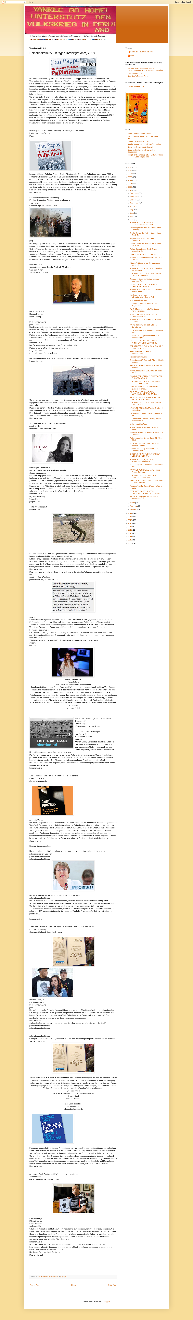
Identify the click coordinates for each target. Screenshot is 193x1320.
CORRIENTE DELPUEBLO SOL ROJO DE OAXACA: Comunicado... (146, 476)
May (132, 216)
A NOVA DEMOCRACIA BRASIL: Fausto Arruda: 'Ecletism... (145, 471)
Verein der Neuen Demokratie (141, 52)
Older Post (112, 1285)
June (132, 213)
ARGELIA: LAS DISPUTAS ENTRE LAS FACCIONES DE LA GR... (145, 398)
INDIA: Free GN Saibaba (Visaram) (143, 254)
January (133, 509)
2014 (130, 527)
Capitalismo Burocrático (137, 87)
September (134, 203)
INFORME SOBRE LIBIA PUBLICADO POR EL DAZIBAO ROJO (146, 377)
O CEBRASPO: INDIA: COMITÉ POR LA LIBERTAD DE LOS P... (145, 455)
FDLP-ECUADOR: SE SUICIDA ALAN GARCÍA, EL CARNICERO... (144, 285)
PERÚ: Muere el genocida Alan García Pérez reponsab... (144, 310)
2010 (130, 540)
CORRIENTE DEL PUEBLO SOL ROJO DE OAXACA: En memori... (146, 275)
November (134, 196)
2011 (130, 537)
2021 (130, 184)
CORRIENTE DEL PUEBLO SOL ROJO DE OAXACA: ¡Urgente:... (146, 347)
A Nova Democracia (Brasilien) (139, 134)
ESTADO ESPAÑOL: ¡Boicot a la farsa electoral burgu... (144, 353)
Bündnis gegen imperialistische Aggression (144, 144)
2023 (130, 177)
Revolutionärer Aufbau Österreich (140, 147)
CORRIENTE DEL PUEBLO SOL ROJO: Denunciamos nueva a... (145, 382)
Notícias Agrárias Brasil (139, 300)
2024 (130, 174)
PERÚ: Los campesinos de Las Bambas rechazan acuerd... (145, 444)
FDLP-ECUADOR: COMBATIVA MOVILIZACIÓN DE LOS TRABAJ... (144, 393)
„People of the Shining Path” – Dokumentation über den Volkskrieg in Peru (145, 156)
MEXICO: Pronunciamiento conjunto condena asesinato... (143, 315)
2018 (130, 514)
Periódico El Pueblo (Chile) (138, 141)
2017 (130, 517)
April (132, 220)
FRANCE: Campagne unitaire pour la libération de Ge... (144, 498)
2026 (130, 167)
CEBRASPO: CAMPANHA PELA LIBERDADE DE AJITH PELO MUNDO (145, 492)
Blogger (107, 1302)
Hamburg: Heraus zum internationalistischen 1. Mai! (142, 296)
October (133, 200)
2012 (130, 533)
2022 (130, 180)
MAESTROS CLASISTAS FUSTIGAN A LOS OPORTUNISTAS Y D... (146, 482)
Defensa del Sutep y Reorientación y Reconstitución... (144, 450)
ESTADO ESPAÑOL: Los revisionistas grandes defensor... (144, 388)
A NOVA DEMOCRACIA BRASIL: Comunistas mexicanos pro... (142, 223)
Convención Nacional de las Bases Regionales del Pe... (143, 305)
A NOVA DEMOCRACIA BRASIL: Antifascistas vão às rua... (142, 460)
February (133, 506)
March (132, 503)
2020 (130, 187)
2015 (130, 523)
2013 (130, 530)
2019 (130, 190)
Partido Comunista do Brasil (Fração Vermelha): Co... (144, 250)
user (132, 56)
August (133, 206)
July (132, 210)
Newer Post (34, 1285)
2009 (130, 543)
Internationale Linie (135, 73)
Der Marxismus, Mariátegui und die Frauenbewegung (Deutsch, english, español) (145, 69)
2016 (130, 520)
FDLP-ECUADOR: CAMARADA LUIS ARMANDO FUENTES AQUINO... (144, 342)
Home (73, 1285)
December (134, 193)
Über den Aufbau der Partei (138, 76)
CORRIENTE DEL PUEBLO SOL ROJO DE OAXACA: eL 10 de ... (146, 404)
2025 (130, 171)
